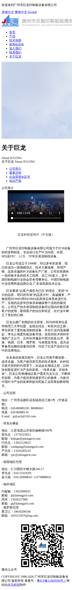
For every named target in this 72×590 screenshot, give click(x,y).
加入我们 (15, 48)
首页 (12, 32)
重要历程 (15, 172)
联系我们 (15, 52)
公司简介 (15, 168)
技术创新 (15, 40)
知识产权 (15, 180)
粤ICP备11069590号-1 (51, 580)
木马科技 (14, 584)
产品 (12, 36)
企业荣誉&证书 (19, 176)
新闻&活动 (16, 44)
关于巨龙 (15, 56)
